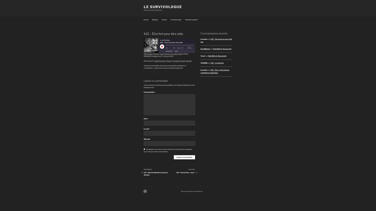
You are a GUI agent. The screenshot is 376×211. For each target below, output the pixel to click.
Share (176, 51)
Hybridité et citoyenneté (222, 49)
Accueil (146, 20)
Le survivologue (163, 7)
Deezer (169, 61)
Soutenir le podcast (191, 20)
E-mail (147, 129)
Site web (147, 139)
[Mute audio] (169, 48)
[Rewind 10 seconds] (174, 48)
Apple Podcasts (160, 61)
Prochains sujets (176, 20)
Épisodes (155, 20)
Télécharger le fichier (151, 54)
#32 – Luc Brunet (217, 63)
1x (178, 48)
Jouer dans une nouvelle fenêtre (171, 54)
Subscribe (169, 51)
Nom (146, 119)
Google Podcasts (179, 61)
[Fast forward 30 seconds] (184, 48)
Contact (164, 20)
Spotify (189, 61)
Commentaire (149, 92)
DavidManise (205, 49)
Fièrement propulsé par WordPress (192, 191)
